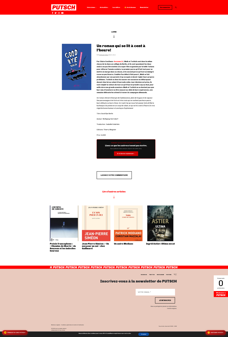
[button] (176, 7)
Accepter (143, 334)
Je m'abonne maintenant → (126, 153)
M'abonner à (221, 293)
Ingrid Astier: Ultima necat (160, 243)
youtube (168, 274)
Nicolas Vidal (103, 55)
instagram (160, 274)
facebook (144, 274)
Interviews (91, 7)
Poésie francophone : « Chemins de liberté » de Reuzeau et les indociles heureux (63, 247)
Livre (114, 32)
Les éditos (116, 7)
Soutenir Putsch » (216, 332)
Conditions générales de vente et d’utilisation (72, 324)
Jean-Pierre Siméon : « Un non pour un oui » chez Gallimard (95, 246)
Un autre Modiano (123, 243)
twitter (152, 274)
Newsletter (144, 7)
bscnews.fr (118, 61)
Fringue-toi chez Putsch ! (15, 332)
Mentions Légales (55, 324)
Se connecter (165, 7)
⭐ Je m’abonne (130, 7)
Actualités (104, 7)
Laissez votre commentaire (114, 175)
